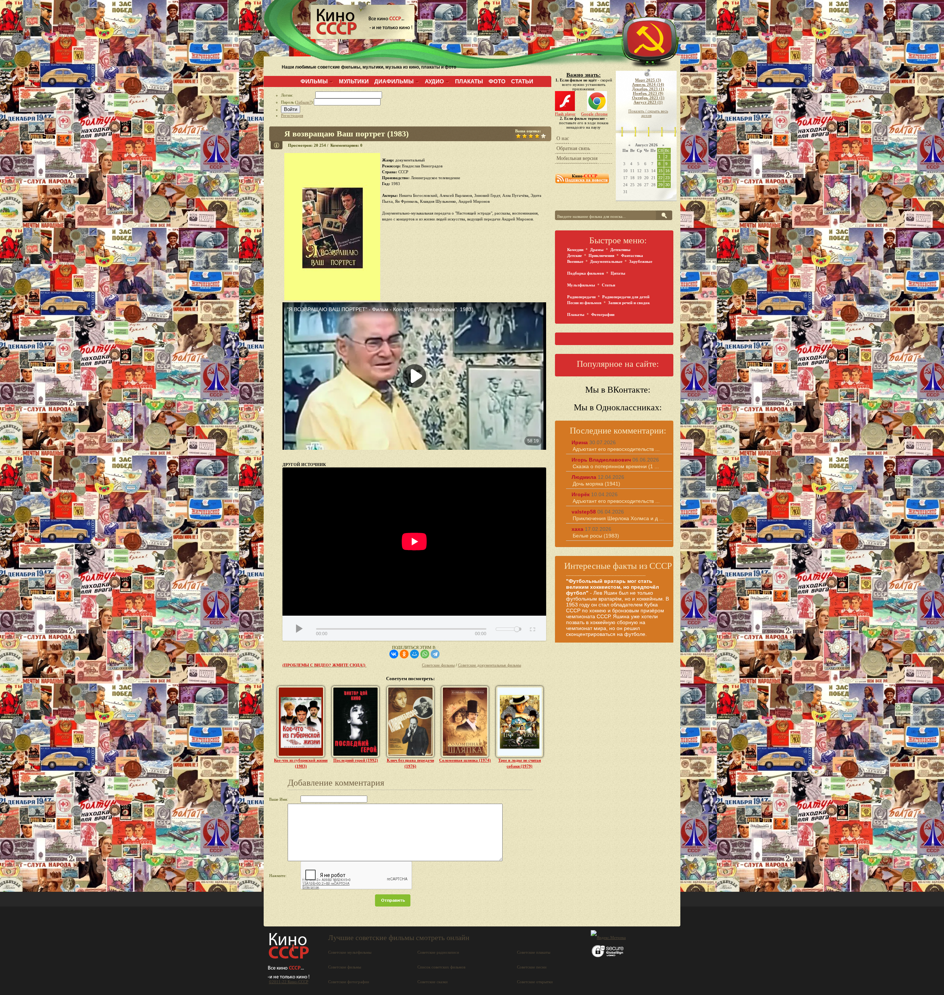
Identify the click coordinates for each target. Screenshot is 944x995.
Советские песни (531, 967)
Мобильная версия (576, 158)
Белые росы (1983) (596, 536)
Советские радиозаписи (438, 952)
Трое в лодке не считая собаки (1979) (519, 763)
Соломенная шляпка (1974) (465, 760)
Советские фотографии (348, 982)
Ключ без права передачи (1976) (410, 763)
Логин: (298, 95)
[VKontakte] (393, 654)
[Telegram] (435, 654)
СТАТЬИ (522, 81)
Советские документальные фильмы (489, 665)
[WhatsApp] (424, 654)
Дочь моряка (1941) (596, 484)
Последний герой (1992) (355, 760)
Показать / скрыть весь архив (648, 113)
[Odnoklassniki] (404, 654)
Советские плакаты (533, 952)
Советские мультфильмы (349, 952)
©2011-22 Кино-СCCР (288, 982)
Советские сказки (432, 982)
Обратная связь (573, 148)
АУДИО (434, 81)
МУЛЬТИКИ (354, 81)
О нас (562, 138)
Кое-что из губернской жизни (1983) (300, 763)
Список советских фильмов (441, 967)
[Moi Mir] (414, 654)
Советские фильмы (438, 665)
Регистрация (292, 115)
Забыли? (303, 102)
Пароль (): (297, 102)
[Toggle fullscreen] (532, 628)
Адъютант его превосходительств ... (616, 449)
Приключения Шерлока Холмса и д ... (618, 518)
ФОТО (497, 81)
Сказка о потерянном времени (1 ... (616, 466)
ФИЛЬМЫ (314, 81)
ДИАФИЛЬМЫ (394, 81)
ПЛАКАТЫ (469, 81)
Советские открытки (535, 982)
